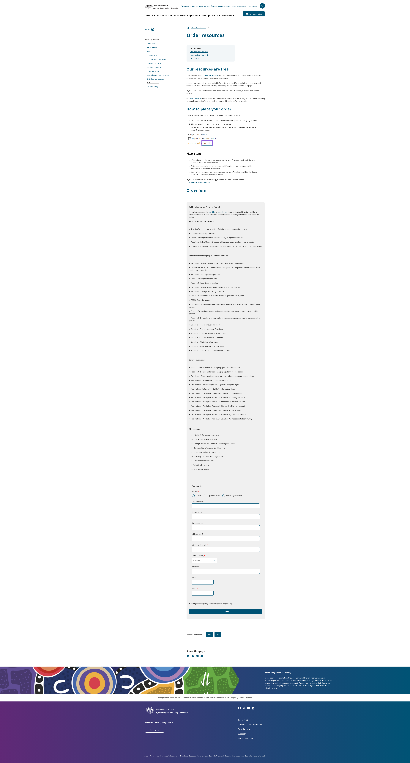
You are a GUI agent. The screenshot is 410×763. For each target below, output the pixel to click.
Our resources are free (199, 52)
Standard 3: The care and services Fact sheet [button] (208, 333)
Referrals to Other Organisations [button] (206, 452)
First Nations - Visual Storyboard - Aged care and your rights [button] (215, 384)
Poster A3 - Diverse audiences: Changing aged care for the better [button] (217, 372)
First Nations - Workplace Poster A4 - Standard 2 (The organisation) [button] (218, 397)
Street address (197, 523)
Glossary (242, 733)
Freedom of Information (168, 756)
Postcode (195, 566)
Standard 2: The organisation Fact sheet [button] (207, 329)
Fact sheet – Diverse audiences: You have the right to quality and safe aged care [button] (222, 376)
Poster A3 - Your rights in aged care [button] (205, 283)
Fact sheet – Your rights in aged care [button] (205, 274)
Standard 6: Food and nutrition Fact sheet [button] (207, 346)
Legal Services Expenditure (234, 756)
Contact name (197, 501)
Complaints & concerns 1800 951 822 (196, 6)
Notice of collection (259, 756)
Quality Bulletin (152, 55)
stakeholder (223, 212)
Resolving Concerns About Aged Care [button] (208, 456)
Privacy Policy (195, 98)
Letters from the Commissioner (158, 75)
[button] (262, 6)
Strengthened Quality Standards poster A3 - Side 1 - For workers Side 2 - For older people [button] (226, 246)
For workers (179, 15)
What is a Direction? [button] (201, 465)
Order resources (153, 83)
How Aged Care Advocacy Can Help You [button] (209, 448)
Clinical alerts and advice (155, 79)
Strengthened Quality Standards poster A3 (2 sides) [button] (211, 603)
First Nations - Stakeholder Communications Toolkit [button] (212, 380)
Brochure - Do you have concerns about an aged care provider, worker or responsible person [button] (224, 305)
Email (194, 577)
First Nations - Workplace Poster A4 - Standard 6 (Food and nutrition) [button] (218, 414)
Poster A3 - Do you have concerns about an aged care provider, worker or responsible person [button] (224, 319)
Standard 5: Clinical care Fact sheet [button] (204, 342)
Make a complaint (254, 14)
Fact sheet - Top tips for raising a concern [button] (207, 291)
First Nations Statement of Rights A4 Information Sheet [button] (213, 389)
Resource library (152, 87)
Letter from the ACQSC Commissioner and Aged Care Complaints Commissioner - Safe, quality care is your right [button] (224, 268)
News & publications (210, 15)
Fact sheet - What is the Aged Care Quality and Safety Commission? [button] (217, 263)
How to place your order (199, 55)
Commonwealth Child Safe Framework (210, 756)
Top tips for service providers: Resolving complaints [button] (214, 443)
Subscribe (154, 730)
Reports (149, 51)
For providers (192, 15)
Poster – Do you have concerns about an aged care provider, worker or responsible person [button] (223, 312)
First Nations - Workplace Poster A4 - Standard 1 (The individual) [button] (216, 393)
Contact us (253, 6)
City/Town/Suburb (199, 545)
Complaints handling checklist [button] (203, 233)
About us (150, 15)
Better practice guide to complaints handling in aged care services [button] (217, 237)
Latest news (151, 43)
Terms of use (154, 756)
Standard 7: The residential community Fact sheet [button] (210, 350)
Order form (194, 58)
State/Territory (198, 556)
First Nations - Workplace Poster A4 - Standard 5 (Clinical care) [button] (216, 410)
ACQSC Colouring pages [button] (200, 300)
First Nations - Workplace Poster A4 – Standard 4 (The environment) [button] (218, 406)
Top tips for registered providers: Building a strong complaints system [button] (219, 229)
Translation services (247, 729)
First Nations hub (153, 71)
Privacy (146, 756)
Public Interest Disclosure (187, 756)
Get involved (227, 15)
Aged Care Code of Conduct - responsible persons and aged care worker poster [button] (222, 242)
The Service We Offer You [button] (203, 461)
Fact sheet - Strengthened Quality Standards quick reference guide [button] (217, 296)
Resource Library (212, 75)
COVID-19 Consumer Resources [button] (206, 435)
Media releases (152, 47)
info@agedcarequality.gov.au (198, 182)
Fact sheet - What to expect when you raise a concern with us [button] (215, 287)
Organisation (197, 512)
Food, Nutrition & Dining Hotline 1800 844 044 (229, 6)
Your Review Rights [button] (201, 469)
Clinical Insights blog (154, 63)
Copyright (248, 756)
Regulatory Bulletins (154, 67)
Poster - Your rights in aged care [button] (204, 279)
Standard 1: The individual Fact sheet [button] (205, 325)
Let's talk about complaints (156, 59)
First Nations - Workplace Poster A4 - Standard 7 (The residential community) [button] (222, 419)
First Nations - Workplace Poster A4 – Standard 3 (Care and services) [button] (218, 402)
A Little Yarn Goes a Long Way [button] (205, 439)
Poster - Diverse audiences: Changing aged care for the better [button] (215, 367)
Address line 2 (197, 534)
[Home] (161, 6)
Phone (194, 588)
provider (212, 212)
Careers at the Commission (250, 724)
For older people (164, 15)
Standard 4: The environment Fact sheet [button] (207, 337)
